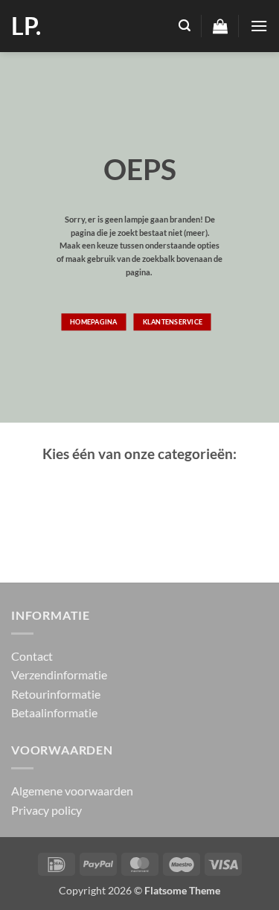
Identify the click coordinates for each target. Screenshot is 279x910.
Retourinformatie (55, 694)
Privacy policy (46, 810)
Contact (32, 656)
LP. (26, 26)
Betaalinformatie (54, 712)
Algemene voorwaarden (72, 791)
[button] (184, 25)
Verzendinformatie (59, 674)
